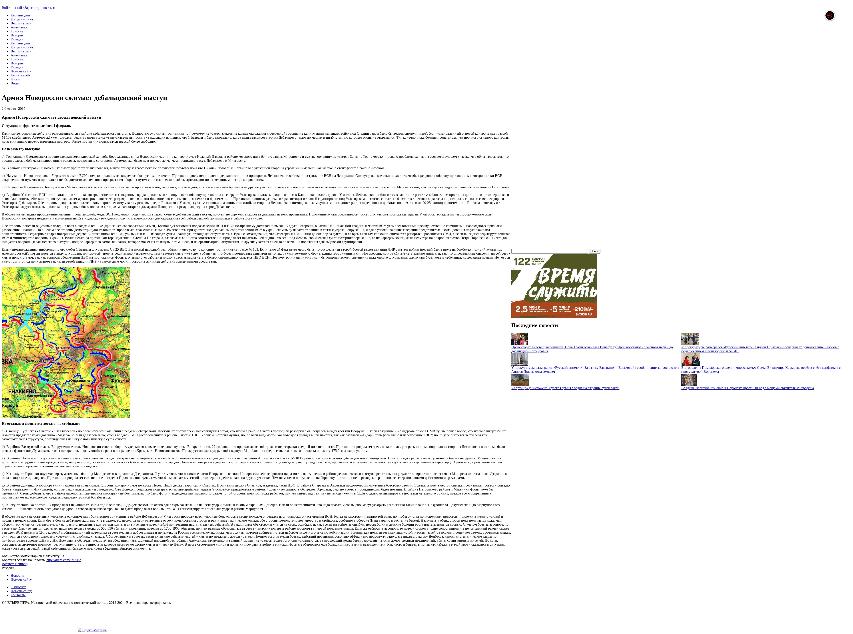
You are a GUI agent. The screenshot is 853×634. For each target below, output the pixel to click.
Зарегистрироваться (39, 8)
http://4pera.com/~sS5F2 (63, 560)
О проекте (18, 587)
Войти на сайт (13, 8)
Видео (15, 83)
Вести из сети (21, 23)
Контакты (18, 595)
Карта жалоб (20, 75)
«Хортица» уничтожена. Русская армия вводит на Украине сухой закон (565, 388)
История (17, 35)
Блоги (15, 79)
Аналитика (19, 27)
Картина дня (20, 15)
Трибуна (17, 31)
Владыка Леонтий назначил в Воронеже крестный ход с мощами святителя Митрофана (747, 388)
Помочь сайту (21, 71)
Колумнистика (22, 19)
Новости (17, 575)
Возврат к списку (15, 564)
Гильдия (17, 39)
